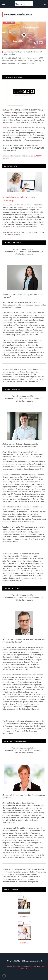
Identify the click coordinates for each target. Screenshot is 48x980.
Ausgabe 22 (24, 916)
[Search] (44, 3)
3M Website (15, 235)
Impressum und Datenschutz (14, 966)
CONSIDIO (6, 128)
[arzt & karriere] (24, 4)
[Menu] (3, 3)
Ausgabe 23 (24, 942)
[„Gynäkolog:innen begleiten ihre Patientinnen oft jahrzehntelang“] (24, 35)
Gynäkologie (9, 23)
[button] (4, 976)
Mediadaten (32, 966)
